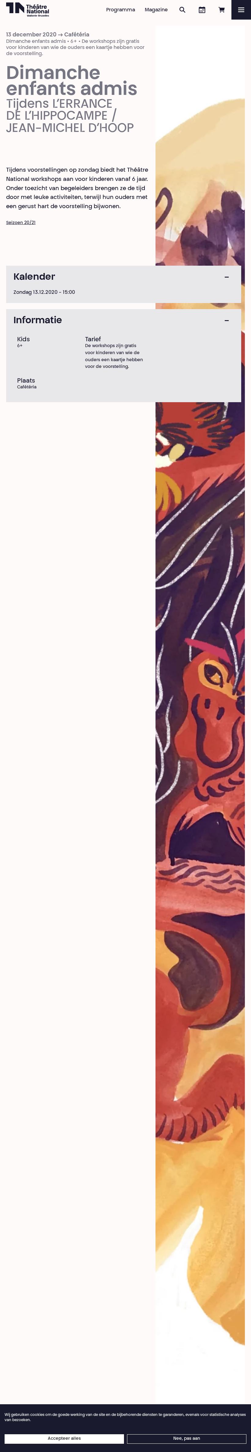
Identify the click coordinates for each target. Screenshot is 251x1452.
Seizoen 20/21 (21, 223)
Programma (120, 10)
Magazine (156, 10)
